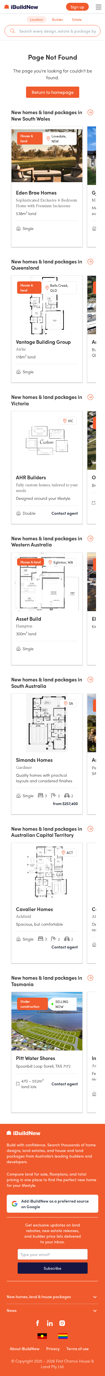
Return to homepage (53, 92)
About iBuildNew (24, 1348)
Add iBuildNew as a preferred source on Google (55, 1203)
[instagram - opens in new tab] (62, 1322)
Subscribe (52, 1268)
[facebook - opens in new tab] (37, 1322)
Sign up (77, 7)
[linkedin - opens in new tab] (49, 1322)
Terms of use (77, 1348)
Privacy (53, 1348)
